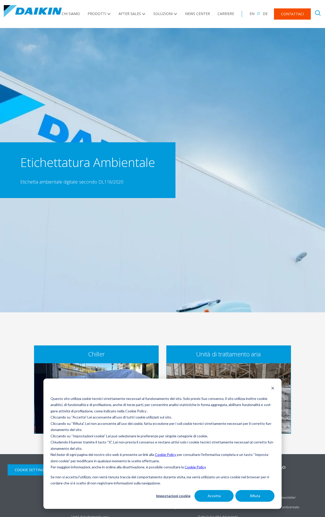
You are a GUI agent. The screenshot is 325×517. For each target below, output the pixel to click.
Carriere (226, 13)
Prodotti (97, 13)
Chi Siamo (71, 13)
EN (252, 13)
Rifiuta (255, 496)
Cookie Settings (30, 469)
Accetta (214, 496)
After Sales (130, 13)
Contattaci (292, 13)
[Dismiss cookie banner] (272, 389)
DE (265, 13)
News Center (197, 13)
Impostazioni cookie (173, 496)
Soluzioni (163, 13)
